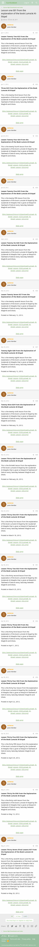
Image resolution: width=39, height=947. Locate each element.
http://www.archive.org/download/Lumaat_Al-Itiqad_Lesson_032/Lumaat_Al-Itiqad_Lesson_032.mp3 (19, 598)
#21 (37, 33)
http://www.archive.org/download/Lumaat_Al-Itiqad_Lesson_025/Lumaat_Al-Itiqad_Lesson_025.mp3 (19, 216)
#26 (37, 291)
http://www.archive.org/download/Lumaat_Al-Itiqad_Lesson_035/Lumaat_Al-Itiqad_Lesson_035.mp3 (19, 767)
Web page (19, 71)
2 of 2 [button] (25, 916)
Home (4, 941)
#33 (37, 677)
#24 (37, 188)
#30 (37, 511)
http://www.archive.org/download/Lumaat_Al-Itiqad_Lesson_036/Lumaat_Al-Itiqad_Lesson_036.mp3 (19, 823)
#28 (37, 401)
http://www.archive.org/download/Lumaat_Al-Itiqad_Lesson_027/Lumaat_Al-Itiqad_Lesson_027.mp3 (19, 324)
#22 (37, 84)
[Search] (36, 3)
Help (33, 939)
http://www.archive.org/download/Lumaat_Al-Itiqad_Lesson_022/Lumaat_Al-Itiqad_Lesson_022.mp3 (19, 61)
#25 (37, 239)
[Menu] (3, 2)
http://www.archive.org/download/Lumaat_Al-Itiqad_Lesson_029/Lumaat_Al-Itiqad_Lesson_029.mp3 (19, 432)
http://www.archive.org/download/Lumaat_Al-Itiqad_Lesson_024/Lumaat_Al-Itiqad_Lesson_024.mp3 (19, 165)
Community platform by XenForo (19, 945)
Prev (18, 916)
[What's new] (32, 3)
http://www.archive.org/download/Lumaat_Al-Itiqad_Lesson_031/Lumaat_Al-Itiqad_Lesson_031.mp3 (19, 542)
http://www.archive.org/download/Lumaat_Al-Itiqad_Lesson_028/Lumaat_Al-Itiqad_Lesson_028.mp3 (19, 378)
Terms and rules (15, 939)
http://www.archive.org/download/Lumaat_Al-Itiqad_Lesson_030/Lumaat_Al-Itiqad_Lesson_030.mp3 (19, 488)
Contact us (5, 939)
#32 (37, 621)
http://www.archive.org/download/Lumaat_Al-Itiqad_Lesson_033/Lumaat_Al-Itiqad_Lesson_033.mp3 (19, 654)
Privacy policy (26, 939)
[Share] (33, 33)
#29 (37, 455)
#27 (37, 347)
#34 (37, 733)
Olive (4, 936)
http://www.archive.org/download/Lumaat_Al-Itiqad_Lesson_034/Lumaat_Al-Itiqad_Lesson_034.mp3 (19, 710)
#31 (37, 565)
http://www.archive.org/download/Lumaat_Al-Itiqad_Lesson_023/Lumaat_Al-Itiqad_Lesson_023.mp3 (19, 113)
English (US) (14, 936)
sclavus (5, 20)
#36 (37, 846)
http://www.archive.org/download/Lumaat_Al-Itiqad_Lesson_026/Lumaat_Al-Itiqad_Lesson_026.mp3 (19, 268)
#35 (37, 790)
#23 (37, 136)
